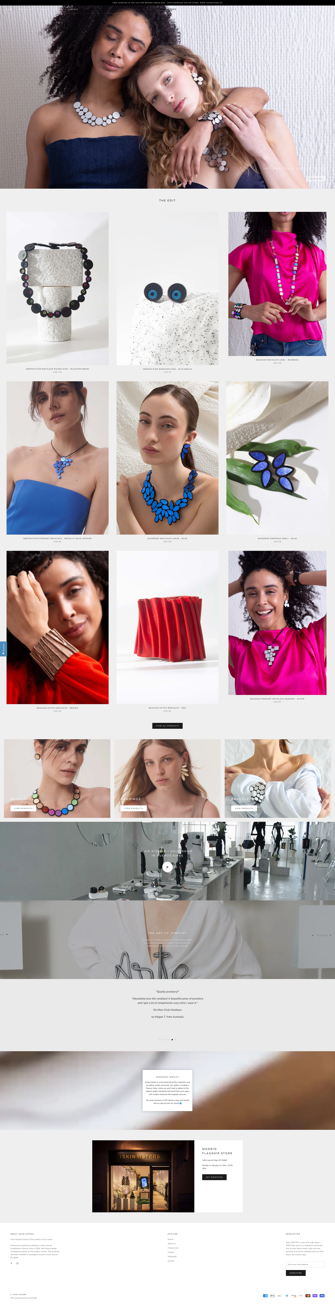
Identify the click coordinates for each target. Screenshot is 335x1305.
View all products (167, 726)
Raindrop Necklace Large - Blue (167, 538)
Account (300, 9)
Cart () (323, 9)
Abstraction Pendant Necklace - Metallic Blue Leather (57, 538)
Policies (171, 1252)
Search (311, 9)
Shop (10, 9)
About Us (172, 1243)
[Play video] (167, 867)
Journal (44, 9)
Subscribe (296, 1273)
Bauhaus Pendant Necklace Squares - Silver (277, 699)
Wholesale (172, 1256)
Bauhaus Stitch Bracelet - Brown (57, 708)
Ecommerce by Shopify (27, 1298)
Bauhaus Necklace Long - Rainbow (277, 360)
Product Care (173, 1248)
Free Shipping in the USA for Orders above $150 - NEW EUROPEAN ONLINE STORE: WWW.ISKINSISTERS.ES (168, 3)
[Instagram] (17, 1263)
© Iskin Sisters (18, 1294)
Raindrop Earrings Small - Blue (277, 538)
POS (12, 1298)
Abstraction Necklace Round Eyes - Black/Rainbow (57, 369)
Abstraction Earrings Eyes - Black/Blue (167, 369)
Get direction (214, 1177)
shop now (316, 177)
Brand (59, 9)
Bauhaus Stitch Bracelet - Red (167, 708)
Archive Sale (26, 9)
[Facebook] (11, 1263)
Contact (73, 9)
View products (23, 808)
